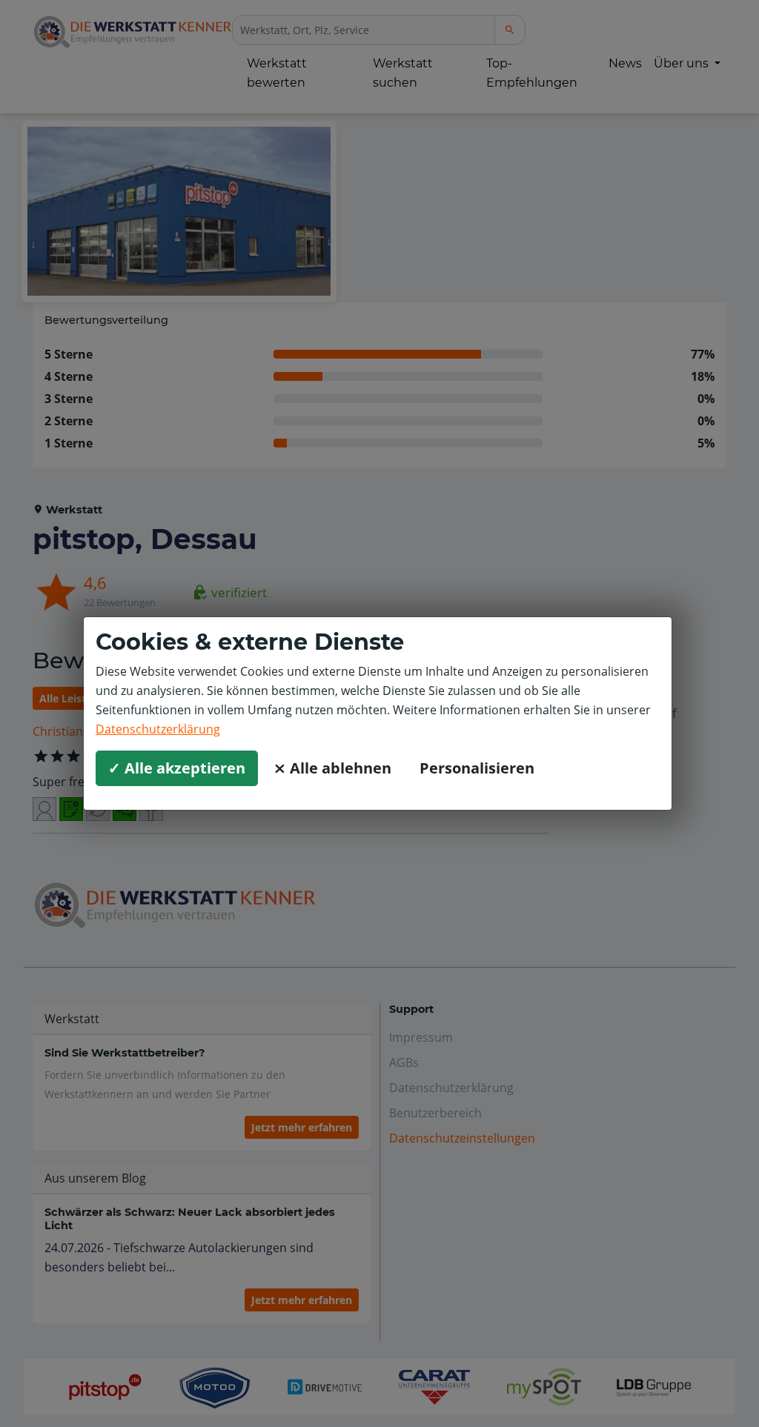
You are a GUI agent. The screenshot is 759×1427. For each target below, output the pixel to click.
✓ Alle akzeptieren (176, 768)
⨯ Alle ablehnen (332, 768)
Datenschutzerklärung (158, 729)
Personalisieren (477, 768)
